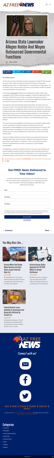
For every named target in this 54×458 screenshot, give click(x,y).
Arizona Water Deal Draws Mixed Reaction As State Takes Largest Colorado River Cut (13, 268)
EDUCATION (43, 406)
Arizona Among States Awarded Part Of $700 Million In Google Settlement (37, 268)
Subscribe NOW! (27, 217)
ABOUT (7, 406)
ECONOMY (32, 406)
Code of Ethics (21, 414)
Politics (6, 447)
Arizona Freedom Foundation (22, 412)
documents (14, 93)
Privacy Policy (32, 414)
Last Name (7, 203)
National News (8, 439)
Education (6, 430)
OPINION (23, 406)
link (8, 161)
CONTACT (27, 409)
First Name (7, 197)
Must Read (6, 436)
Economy (6, 428)
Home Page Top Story (10, 433)
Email (5, 190)
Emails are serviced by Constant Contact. (35, 212)
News (5, 442)
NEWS (14, 406)
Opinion (6, 444)
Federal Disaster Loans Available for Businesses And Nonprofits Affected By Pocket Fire (14, 311)
